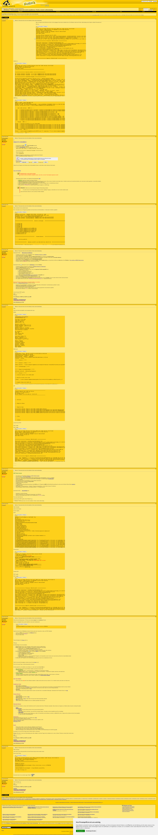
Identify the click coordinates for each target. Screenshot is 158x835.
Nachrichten (58, 11)
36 (42, 834)
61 (65, 834)
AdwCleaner (32, 264)
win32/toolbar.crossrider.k (128, 798)
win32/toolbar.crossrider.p (6, 799)
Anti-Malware (25, 95)
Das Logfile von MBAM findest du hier (77, 260)
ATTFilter (37, 27)
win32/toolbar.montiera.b (28, 799)
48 (53, 834)
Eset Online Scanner (26, 476)
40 (46, 834)
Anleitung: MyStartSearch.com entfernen (128, 807)
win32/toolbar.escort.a (13, 799)
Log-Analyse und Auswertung (19, 8)
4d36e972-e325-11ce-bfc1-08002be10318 (8, 798)
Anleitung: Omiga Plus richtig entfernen (128, 810)
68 (72, 834)
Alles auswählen (40, 26)
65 (69, 834)
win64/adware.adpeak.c (50, 799)
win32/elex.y (105, 798)
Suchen (143, 11)
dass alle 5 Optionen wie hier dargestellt (30, 274)
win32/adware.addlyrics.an (61, 798)
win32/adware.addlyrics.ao (70, 798)
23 (30, 834)
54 (59, 834)
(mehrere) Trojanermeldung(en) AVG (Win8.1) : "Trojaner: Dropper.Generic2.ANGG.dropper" (70, 802)
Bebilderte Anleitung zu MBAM (40, 254)
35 (41, 834)
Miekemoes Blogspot (17, 720)
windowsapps (64, 799)
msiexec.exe (24, 798)
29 (36, 834)
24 (31, 834)
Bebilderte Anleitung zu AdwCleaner (39, 266)
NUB (95, 11)
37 (43, 834)
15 (23, 834)
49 (54, 834)
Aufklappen (45, 26)
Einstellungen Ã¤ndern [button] (91, 830)
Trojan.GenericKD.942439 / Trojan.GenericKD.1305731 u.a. (93, 802)
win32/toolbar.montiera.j (43, 799)
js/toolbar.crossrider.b (18, 798)
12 (20, 834)
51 (56, 834)
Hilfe (93, 11)
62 (66, 834)
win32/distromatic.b (96, 798)
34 (40, 834)
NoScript (20, 710)
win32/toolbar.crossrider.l (135, 798)
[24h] (121, 11)
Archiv (3, 830)
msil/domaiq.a (38, 798)
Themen (3, 797)
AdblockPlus (20, 712)
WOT (17, 699)
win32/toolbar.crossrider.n (152, 798)
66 (70, 834)
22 (29, 834)
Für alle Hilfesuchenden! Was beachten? (128, 806)
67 (71, 834)
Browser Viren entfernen (126, 811)
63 (67, 834)
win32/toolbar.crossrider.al (120, 798)
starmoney (53, 798)
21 (28, 834)
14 (22, 834)
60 (64, 834)
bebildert (73, 484)
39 (45, 834)
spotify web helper (48, 798)
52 (57, 834)
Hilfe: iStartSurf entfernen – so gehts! (127, 809)
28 (35, 834)
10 (18, 834)
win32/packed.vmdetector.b (111, 798)
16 (24, 834)
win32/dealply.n (90, 798)
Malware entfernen (11, 8)
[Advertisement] (24, 30)
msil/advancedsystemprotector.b (31, 798)
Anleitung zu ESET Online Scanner (33, 475)
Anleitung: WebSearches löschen (127, 808)
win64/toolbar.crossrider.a (58, 799)
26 (33, 834)
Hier (28, 696)
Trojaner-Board (5, 8)
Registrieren (20, 11)
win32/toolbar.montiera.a (20, 799)
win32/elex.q (101, 798)
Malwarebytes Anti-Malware (22, 316)
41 (47, 834)
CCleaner (23, 640)
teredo (56, 798)
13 (21, 834)
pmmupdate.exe (42, 798)
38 (44, 834)
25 (32, 834)
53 (58, 834)
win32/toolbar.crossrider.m (144, 798)
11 (19, 834)
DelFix (37, 651)
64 (68, 834)
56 (61, 834)
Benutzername (141, 8)
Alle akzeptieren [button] (80, 830)
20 (27, 834)
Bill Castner (16, 721)
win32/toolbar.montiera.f (35, 799)
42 (48, 834)
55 (60, 834)
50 (55, 834)
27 (34, 834)
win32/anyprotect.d (85, 798)
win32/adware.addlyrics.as (78, 798)
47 (52, 834)
